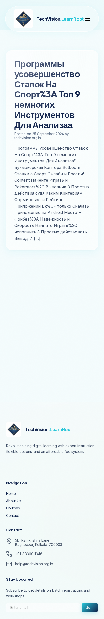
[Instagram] (25, 465)
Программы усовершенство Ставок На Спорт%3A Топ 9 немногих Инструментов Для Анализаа (47, 94)
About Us (13, 501)
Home (11, 493)
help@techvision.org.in (34, 564)
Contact (12, 515)
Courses (13, 508)
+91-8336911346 (28, 554)
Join (90, 608)
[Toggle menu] (87, 19)
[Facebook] (11, 465)
